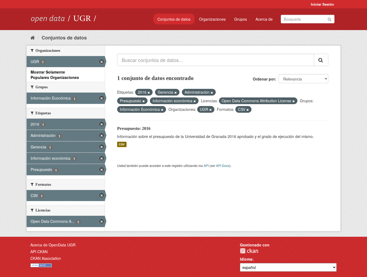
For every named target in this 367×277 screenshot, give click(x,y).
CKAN (249, 251)
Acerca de (264, 19)
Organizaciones (212, 19)
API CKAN (39, 251)
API (206, 165)
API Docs (222, 165)
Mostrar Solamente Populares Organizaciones (55, 74)
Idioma (246, 259)
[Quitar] (148, 92)
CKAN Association (45, 258)
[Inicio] (32, 37)
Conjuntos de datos (173, 19)
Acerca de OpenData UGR (52, 244)
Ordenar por (264, 79)
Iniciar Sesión (322, 4)
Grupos (240, 19)
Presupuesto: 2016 (133, 128)
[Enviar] (329, 18)
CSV (122, 144)
